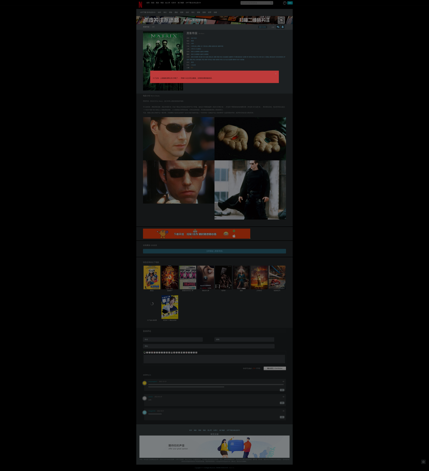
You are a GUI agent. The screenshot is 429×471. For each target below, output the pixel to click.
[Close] (276, 74)
